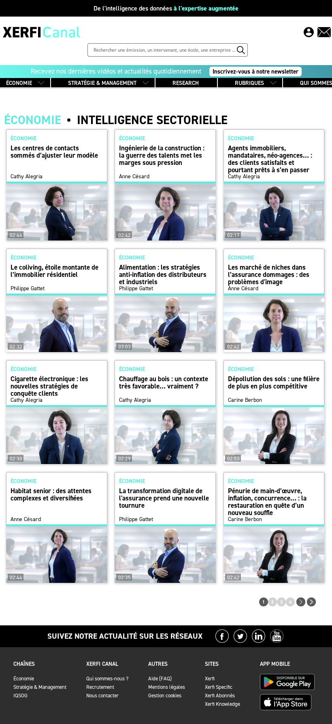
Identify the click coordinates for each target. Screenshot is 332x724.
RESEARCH (185, 83)
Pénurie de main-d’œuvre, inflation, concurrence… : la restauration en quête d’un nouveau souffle (267, 501)
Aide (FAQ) (160, 678)
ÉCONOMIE (19, 83)
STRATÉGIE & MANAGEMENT (102, 83)
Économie (23, 678)
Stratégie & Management (39, 687)
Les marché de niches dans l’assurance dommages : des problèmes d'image (268, 274)
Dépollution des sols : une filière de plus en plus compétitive (273, 382)
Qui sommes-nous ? (107, 678)
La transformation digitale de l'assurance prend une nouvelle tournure (164, 498)
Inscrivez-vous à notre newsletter (255, 72)
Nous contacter (102, 695)
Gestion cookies (164, 695)
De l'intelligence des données (166, 8)
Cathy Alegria (27, 176)
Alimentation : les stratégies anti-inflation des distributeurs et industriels (162, 274)
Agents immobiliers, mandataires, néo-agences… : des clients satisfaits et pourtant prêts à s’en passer (270, 158)
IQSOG (20, 695)
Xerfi (210, 678)
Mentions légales (166, 687)
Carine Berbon (245, 400)
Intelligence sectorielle (152, 120)
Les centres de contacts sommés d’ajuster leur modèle (54, 151)
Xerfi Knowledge (222, 704)
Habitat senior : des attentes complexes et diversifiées (51, 494)
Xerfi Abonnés (220, 695)
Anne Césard (134, 176)
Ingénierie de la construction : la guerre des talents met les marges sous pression (161, 155)
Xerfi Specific (218, 687)
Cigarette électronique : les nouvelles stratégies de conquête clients (49, 386)
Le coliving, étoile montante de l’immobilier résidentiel (54, 271)
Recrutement (100, 687)
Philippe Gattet (28, 288)
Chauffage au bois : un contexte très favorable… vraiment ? (163, 382)
